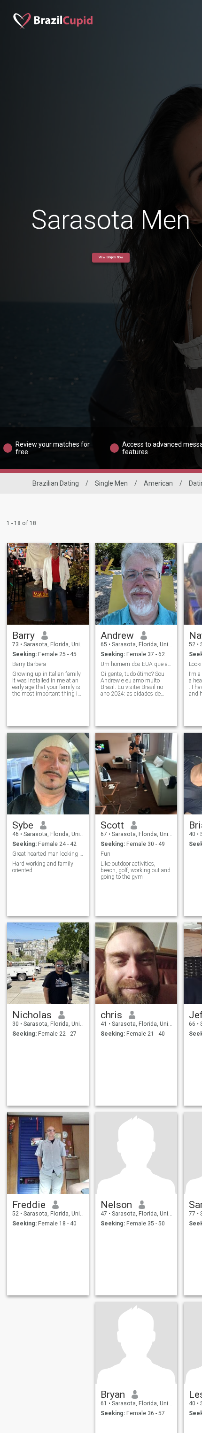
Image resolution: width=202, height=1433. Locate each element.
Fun (105, 854)
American (158, 483)
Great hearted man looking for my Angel (48, 854)
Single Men (111, 483)
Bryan (113, 1394)
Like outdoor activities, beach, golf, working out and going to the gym (136, 870)
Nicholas (32, 1015)
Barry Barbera (29, 664)
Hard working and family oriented (42, 867)
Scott (112, 825)
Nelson (116, 1204)
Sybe (22, 825)
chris (111, 1015)
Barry (23, 635)
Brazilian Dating (55, 483)
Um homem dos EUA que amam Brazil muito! (136, 664)
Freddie (29, 1204)
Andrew (117, 635)
